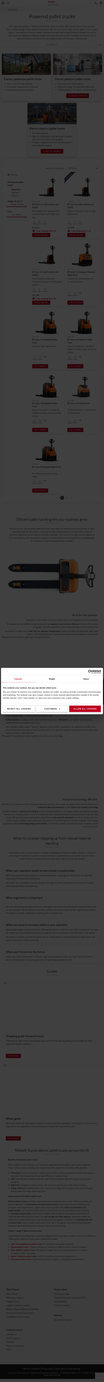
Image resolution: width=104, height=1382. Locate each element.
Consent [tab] (18, 679)
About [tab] (86, 679)
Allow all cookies (85, 709)
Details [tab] (52, 679)
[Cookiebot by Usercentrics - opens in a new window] (90, 672)
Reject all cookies (19, 709)
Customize (50, 709)
